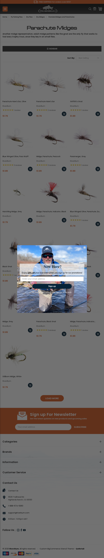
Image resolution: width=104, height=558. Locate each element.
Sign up (52, 286)
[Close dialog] (84, 247)
